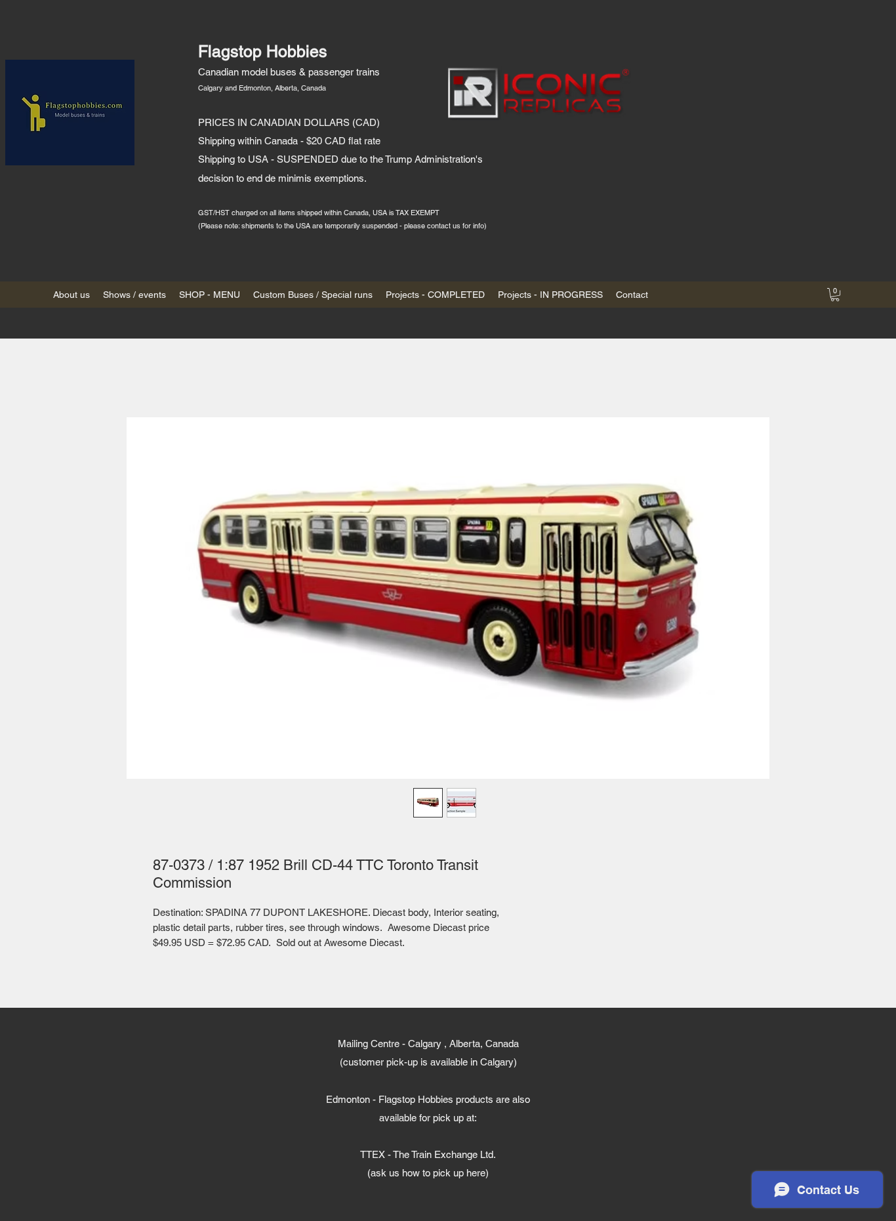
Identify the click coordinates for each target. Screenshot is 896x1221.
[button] (835, 294)
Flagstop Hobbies (262, 51)
